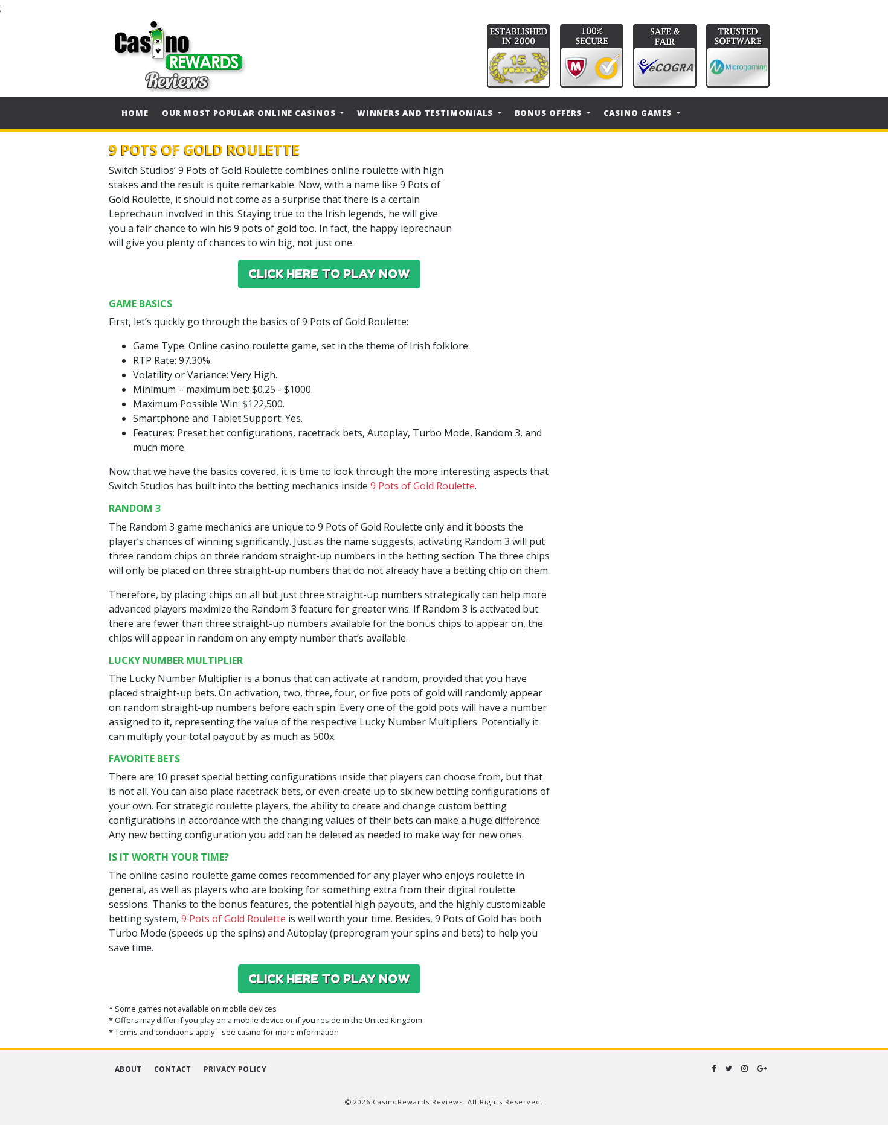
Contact (172, 1069)
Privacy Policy (235, 1069)
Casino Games (639, 112)
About (128, 1069)
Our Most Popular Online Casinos (250, 112)
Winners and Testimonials (426, 112)
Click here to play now (329, 274)
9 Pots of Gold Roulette (422, 485)
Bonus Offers (550, 112)
